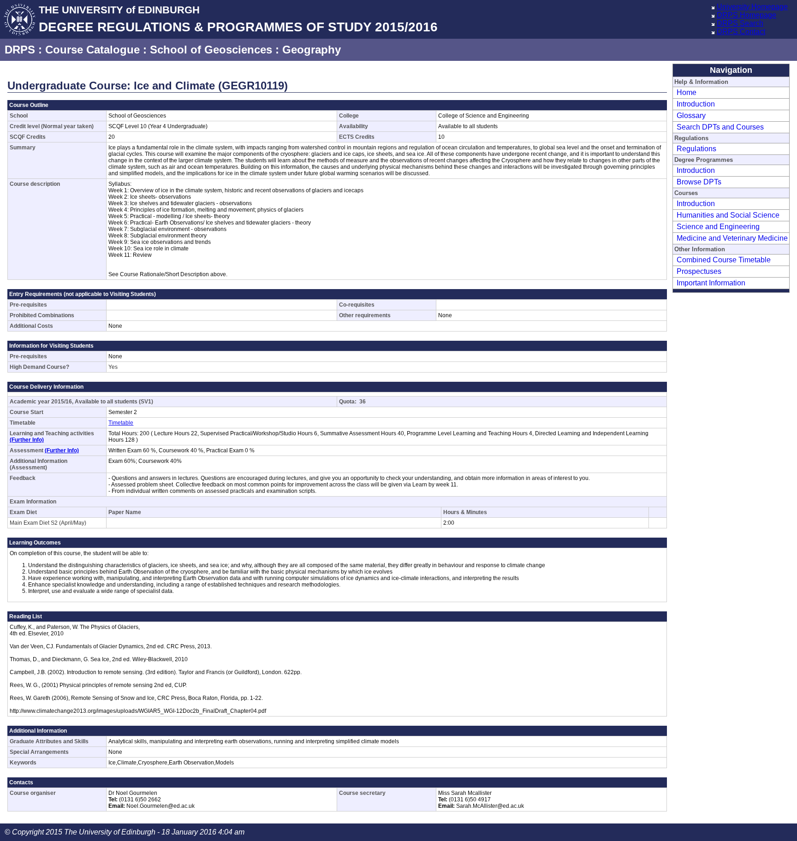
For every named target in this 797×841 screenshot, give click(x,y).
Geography (311, 49)
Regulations (696, 149)
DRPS (20, 49)
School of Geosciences (211, 49)
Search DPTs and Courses (720, 127)
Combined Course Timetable (724, 260)
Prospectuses (699, 271)
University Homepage (752, 7)
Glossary (691, 115)
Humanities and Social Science (728, 215)
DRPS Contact (741, 32)
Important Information (711, 283)
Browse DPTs (699, 182)
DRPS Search (740, 23)
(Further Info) (27, 440)
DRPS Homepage (746, 15)
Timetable (120, 423)
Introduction (696, 104)
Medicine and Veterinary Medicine (732, 238)
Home (686, 92)
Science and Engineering (718, 227)
